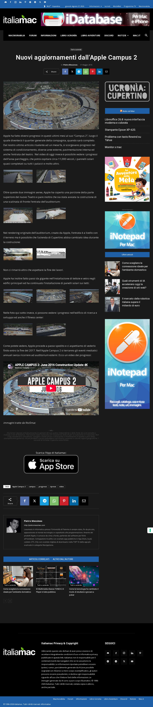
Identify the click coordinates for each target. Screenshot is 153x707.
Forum (33, 35)
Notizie (122, 35)
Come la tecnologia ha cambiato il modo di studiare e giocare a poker (83, 592)
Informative (46, 704)
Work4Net (117, 6)
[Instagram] (15, 2)
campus (32, 486)
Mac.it (136, 35)
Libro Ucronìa (69, 35)
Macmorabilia (144, 6)
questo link (58, 657)
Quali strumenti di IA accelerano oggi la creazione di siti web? (134, 284)
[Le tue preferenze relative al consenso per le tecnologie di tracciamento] (150, 530)
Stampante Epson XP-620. (120, 129)
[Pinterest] (25, 2)
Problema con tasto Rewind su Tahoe (123, 138)
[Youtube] (45, 2)
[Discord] (5, 2)
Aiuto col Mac (129, 111)
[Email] (106, 72)
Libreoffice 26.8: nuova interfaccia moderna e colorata (125, 121)
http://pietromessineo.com (34, 525)
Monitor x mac (113, 147)
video (61, 486)
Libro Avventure (90, 35)
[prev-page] (5, 601)
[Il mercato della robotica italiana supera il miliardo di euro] (112, 304)
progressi (43, 486)
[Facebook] (10, 2)
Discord (109, 35)
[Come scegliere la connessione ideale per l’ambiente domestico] (18, 576)
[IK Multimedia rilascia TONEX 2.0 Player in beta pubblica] (51, 576)
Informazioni (94, 6)
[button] (146, 35)
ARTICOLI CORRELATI (39, 559)
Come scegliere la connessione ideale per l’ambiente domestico (135, 266)
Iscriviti (107, 6)
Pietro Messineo (70, 65)
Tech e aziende (76, 50)
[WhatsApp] (86, 72)
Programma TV (130, 6)
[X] (40, 2)
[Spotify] (30, 2)
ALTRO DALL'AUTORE (63, 559)
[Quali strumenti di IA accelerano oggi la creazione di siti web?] (112, 286)
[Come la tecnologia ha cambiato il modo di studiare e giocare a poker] (84, 576)
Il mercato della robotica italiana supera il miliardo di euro (136, 302)
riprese (53, 486)
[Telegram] (35, 2)
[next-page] (10, 601)
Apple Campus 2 (19, 486)
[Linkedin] (20, 2)
